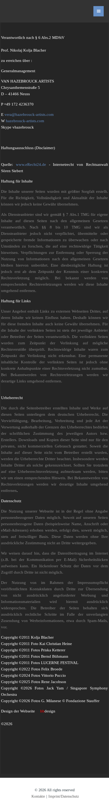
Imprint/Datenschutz (63, 796)
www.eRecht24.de (31, 164)
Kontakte (38, 796)
